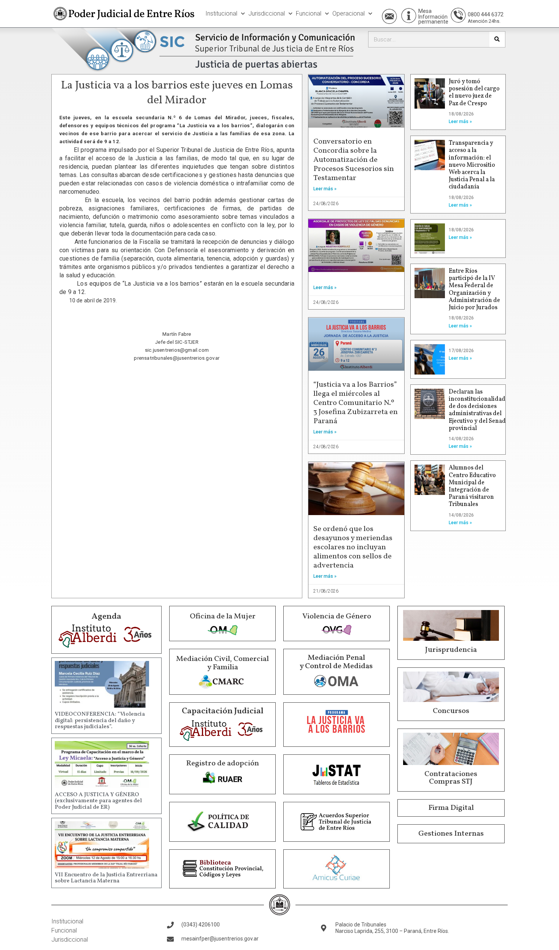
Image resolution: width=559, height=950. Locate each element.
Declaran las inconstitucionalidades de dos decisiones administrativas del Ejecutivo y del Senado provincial (480, 410)
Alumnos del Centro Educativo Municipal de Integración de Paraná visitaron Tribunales (472, 486)
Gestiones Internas (451, 833)
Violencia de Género (336, 616)
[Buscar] (497, 39)
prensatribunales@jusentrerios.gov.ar (176, 358)
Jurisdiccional (266, 13)
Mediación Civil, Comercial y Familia (222, 663)
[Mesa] (408, 15)
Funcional (308, 13)
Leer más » (325, 188)
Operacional (348, 13)
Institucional (221, 13)
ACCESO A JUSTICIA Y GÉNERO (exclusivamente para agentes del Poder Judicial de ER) (98, 801)
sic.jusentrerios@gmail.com (177, 350)
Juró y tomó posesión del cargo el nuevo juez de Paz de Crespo (474, 92)
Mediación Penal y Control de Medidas (336, 662)
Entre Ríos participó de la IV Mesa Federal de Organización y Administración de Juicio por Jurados (474, 289)
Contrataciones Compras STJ (450, 778)
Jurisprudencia (451, 650)
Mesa (425, 11)
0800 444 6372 (485, 14)
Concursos (451, 711)
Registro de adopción (222, 763)
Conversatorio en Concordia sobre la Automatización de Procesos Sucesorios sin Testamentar (353, 159)
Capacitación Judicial (223, 711)
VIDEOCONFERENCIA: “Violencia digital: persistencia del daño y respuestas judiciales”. (100, 720)
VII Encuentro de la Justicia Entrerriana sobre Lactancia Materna (106, 878)
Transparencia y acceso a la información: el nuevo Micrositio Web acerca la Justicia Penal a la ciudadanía (472, 165)
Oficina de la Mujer (223, 616)
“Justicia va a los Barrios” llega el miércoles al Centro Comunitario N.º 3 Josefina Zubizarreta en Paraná (355, 403)
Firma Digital (451, 808)
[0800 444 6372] (458, 15)
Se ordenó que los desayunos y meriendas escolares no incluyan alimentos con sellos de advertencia (352, 547)
